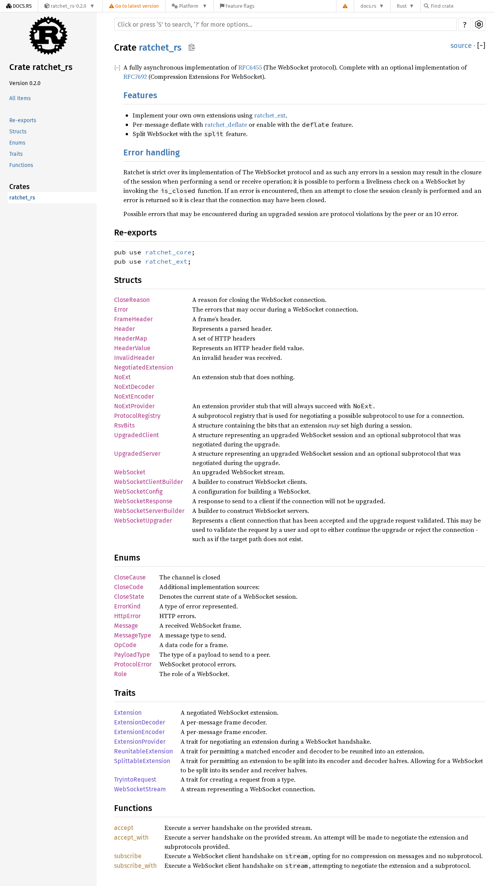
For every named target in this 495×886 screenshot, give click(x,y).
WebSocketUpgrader (143, 520)
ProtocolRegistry (137, 415)
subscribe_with (135, 865)
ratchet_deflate (226, 124)
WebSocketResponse (143, 501)
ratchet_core (168, 252)
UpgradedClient (136, 435)
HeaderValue (132, 348)
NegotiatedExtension (143, 367)
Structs (18, 131)
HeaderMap (130, 338)
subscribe (128, 856)
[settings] (479, 24)
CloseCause (130, 577)
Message (126, 625)
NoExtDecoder (134, 386)
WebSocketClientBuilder (148, 482)
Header (124, 328)
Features (140, 95)
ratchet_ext (269, 115)
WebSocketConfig (138, 491)
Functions (21, 165)
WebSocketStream (140, 789)
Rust (402, 6)
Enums (17, 143)
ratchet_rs (22, 197)
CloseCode (128, 587)
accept (123, 827)
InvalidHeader (134, 357)
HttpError (127, 616)
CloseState (129, 596)
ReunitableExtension (143, 751)
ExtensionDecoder (139, 722)
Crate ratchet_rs (40, 67)
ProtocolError (133, 664)
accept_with (131, 837)
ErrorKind (127, 606)
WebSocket (129, 472)
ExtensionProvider (140, 741)
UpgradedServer (137, 453)
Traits (16, 154)
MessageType (132, 635)
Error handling (151, 152)
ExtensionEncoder (139, 732)
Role (120, 674)
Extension (128, 712)
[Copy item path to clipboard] (191, 47)
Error (121, 309)
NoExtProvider (134, 406)
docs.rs (368, 6)
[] (481, 45)
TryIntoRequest (135, 779)
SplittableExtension (142, 761)
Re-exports (22, 120)
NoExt (122, 377)
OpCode (125, 645)
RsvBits (124, 425)
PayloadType (132, 654)
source (461, 45)
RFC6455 (250, 67)
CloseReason (132, 299)
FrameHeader (133, 319)
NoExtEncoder (134, 396)
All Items (20, 98)
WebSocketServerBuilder (149, 511)
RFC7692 (135, 76)
